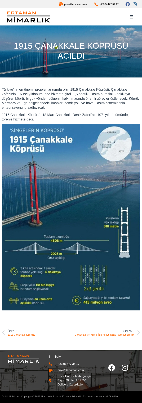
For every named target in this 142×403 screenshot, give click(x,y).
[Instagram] (134, 4)
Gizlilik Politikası (10, 396)
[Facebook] (128, 4)
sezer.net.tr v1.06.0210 (105, 396)
